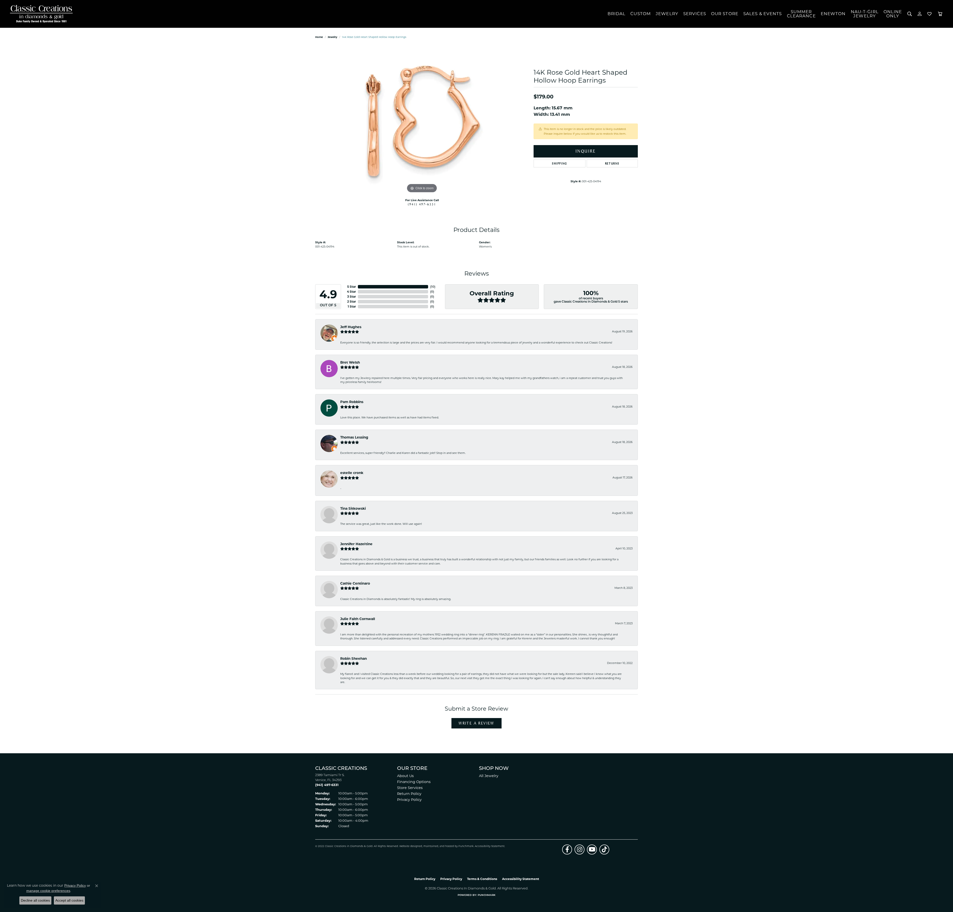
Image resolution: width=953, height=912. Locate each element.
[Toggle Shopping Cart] (940, 14)
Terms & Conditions (482, 879)
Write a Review (476, 723)
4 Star (351, 291)
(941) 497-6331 (422, 204)
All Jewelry (488, 776)
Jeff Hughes (350, 327)
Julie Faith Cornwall (357, 619)
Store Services (410, 788)
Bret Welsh (350, 362)
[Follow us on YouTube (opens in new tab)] (592, 849)
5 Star (351, 286)
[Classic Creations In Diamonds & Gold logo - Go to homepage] (40, 14)
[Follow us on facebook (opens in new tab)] (567, 849)
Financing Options (414, 782)
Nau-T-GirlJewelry (865, 13)
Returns (612, 163)
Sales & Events (762, 13)
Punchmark (466, 846)
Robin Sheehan (353, 658)
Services (694, 13)
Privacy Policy (409, 799)
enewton (833, 13)
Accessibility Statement (490, 846)
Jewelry (667, 13)
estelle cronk (351, 473)
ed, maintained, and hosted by (438, 846)
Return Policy (409, 793)
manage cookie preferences (48, 891)
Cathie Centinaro (355, 583)
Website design (409, 846)
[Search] (910, 14)
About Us (405, 776)
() (432, 286)
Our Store (724, 13)
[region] (421, 119)
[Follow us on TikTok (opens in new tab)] (604, 849)
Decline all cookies (35, 900)
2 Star (351, 301)
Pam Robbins (351, 402)
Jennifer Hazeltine (356, 544)
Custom (640, 13)
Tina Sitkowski (353, 508)
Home (319, 37)
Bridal (617, 13)
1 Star (352, 306)
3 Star (351, 296)
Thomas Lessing (354, 437)
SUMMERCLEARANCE (801, 13)
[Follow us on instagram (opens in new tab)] (579, 849)
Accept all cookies (69, 900)
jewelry (332, 37)
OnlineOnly (893, 13)
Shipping (559, 163)
